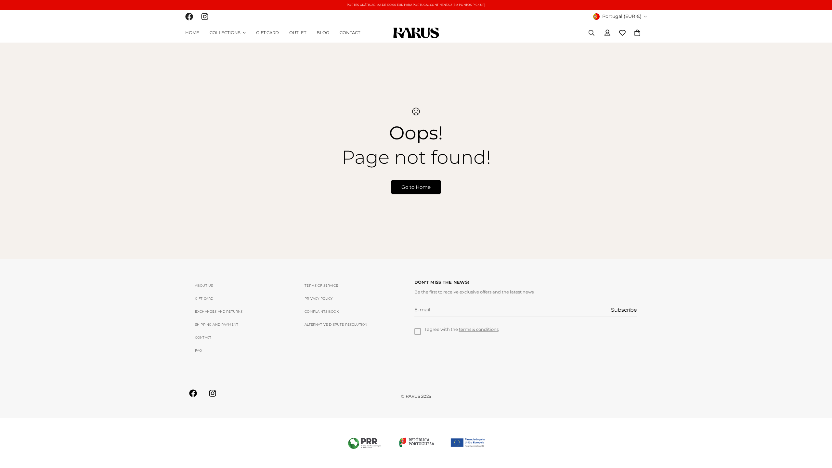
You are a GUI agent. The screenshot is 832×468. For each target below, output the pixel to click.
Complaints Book (321, 311)
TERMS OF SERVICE (321, 285)
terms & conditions (479, 329)
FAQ (198, 350)
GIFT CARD (267, 32)
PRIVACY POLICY (318, 298)
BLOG (323, 32)
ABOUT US (204, 285)
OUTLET (297, 32)
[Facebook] (189, 16)
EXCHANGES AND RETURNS (218, 311)
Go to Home (416, 187)
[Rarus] (416, 32)
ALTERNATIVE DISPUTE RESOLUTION (336, 324)
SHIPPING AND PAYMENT (216, 324)
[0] (637, 32)
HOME (192, 32)
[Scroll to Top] (819, 432)
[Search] (591, 32)
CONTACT (350, 32)
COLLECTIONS (225, 32)
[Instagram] (205, 16)
